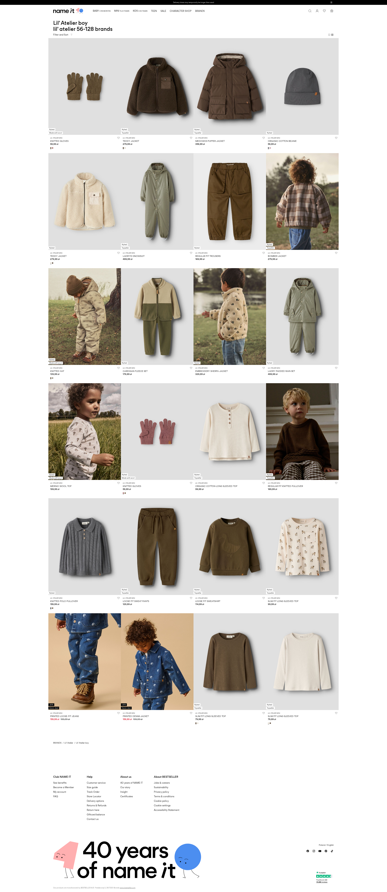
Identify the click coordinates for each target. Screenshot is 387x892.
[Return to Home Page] (68, 11)
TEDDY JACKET (131, 141)
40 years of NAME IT (131, 782)
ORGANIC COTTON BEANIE (282, 141)
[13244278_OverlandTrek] (53, 378)
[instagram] (314, 851)
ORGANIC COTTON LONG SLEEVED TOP (216, 486)
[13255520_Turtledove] (125, 148)
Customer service (96, 782)
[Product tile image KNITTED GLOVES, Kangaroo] (84, 86)
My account (59, 791)
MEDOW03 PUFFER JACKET (210, 141)
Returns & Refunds (96, 805)
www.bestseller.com (127, 888)
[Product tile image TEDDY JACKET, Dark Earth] (157, 86)
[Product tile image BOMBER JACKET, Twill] (302, 201)
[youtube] (320, 851)
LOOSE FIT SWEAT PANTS (136, 601)
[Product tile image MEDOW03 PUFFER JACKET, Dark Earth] (230, 86)
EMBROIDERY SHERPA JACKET (211, 371)
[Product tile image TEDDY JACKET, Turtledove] (84, 201)
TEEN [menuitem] (154, 11)
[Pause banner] (331, 2)
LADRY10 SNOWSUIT (134, 256)
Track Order (93, 791)
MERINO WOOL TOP (61, 486)
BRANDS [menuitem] (200, 11)
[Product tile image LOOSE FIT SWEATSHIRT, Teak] (230, 546)
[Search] (310, 11)
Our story (125, 787)
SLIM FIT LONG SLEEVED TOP (283, 601)
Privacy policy (161, 791)
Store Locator (94, 796)
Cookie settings (162, 805)
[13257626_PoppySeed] (51, 608)
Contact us (93, 819)
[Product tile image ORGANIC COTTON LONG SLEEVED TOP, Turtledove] (230, 431)
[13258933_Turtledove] (198, 723)
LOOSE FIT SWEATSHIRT (207, 601)
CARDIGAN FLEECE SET (135, 371)
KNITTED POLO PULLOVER (64, 601)
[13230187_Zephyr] (271, 148)
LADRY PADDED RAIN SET (281, 371)
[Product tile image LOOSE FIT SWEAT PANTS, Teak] (157, 546)
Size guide (92, 787)
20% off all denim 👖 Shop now (193, 2)
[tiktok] (332, 851)
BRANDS (57, 743)
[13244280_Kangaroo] (51, 148)
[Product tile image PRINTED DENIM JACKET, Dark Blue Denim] (157, 661)
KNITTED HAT (57, 371)
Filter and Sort (60, 34)
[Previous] (51, 86)
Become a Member (63, 787)
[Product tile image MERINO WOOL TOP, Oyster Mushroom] (84, 431)
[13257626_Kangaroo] (53, 608)
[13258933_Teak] (196, 723)
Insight (123, 791)
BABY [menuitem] (102, 10)
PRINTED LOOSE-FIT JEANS (64, 716)
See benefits (60, 782)
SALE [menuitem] (163, 11)
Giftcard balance (96, 814)
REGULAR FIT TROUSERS (208, 256)
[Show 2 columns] (329, 34)
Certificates (126, 796)
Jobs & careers (162, 782)
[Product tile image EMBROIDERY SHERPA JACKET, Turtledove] (230, 316)
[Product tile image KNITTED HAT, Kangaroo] (84, 316)
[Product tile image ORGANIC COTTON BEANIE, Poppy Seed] (302, 86)
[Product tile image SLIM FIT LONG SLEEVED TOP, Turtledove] (302, 546)
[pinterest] (326, 851)
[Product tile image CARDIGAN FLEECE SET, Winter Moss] (157, 316)
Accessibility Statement (167, 810)
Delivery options (95, 800)
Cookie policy (161, 800)
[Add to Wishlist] (118, 138)
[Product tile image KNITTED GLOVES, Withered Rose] (157, 431)
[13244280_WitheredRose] (53, 148)
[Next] (118, 86)
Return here (93, 810)
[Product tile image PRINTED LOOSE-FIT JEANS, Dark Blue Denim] (84, 661)
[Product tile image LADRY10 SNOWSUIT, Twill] (157, 201)
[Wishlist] (324, 11)
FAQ (55, 796)
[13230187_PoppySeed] (269, 148)
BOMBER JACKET (277, 256)
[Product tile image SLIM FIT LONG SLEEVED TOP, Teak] (230, 661)
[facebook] (308, 851)
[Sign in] (317, 11)
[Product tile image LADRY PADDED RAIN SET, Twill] (302, 316)
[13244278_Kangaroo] (51, 378)
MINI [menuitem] (121, 10)
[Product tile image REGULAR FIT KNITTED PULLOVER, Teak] (302, 431)
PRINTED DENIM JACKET (136, 716)
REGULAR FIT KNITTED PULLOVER (285, 486)
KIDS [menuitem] (140, 10)
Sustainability (161, 787)
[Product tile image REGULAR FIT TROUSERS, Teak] (230, 201)
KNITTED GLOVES (59, 141)
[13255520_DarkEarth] (124, 148)
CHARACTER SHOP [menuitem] (181, 11)
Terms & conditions (164, 796)
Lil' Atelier (68, 743)
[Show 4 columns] (332, 34)
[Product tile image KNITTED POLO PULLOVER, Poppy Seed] (84, 546)
